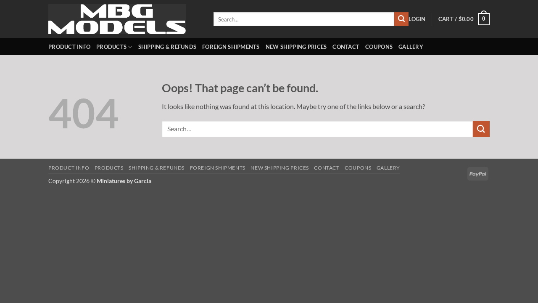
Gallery (410, 46)
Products (111, 46)
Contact (345, 46)
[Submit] (401, 19)
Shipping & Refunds (167, 46)
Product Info (69, 46)
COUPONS (379, 46)
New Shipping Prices (296, 46)
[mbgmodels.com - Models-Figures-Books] (124, 19)
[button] (417, 19)
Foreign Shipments (230, 46)
